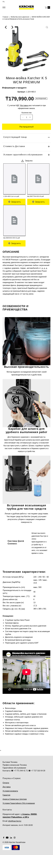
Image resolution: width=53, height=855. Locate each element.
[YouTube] (7, 838)
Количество (27, 113)
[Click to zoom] (47, 27)
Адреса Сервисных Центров (15, 799)
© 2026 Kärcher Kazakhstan (14, 842)
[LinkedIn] (11, 838)
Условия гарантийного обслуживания (23, 155)
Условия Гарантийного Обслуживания (19, 803)
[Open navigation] (4, 7)
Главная (5, 17)
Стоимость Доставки (14, 146)
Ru (4, 1)
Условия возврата (10, 791)
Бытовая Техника (10, 762)
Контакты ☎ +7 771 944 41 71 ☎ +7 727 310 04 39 (24, 771)
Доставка (6, 787)
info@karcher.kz (14, 821)
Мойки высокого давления (20, 17)
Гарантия (6, 795)
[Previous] (6, 27)
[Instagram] (14, 838)
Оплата (6, 783)
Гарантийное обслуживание (14, 768)
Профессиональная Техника (15, 765)
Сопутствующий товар (15, 137)
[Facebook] (3, 838)
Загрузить (15, 202)
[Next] (12, 27)
